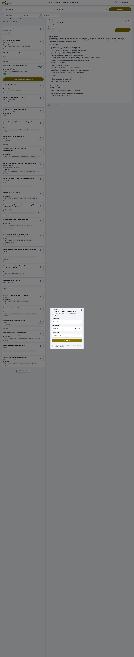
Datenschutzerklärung (56, 345)
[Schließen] (81, 310)
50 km (78, 328)
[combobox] (66, 322)
